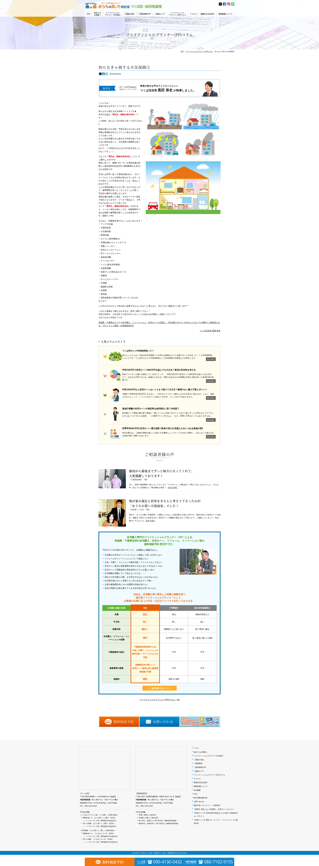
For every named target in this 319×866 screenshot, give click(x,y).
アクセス (193, 13)
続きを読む (173, 487)
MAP (113, 797)
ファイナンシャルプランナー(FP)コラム (177, 14)
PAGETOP (316, 846)
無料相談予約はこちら (161, 688)
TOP (88, 13)
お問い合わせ (199, 801)
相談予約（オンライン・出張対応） (208, 805)
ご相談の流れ (129, 13)
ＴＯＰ (196, 748)
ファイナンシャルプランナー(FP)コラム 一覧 (159, 700)
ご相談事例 (198, 763)
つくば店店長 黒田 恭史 (210, 331)
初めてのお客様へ (97, 14)
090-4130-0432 (91, 806)
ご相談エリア (160, 13)
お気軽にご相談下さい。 (147, 550)
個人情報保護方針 (201, 798)
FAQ (195, 794)
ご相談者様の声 (144, 13)
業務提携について (225, 13)
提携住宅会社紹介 (208, 13)
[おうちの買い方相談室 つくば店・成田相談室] (123, 5)
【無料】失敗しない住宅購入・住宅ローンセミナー (214, 809)
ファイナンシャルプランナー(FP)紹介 (112, 14)
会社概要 (197, 790)
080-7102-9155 (147, 806)
